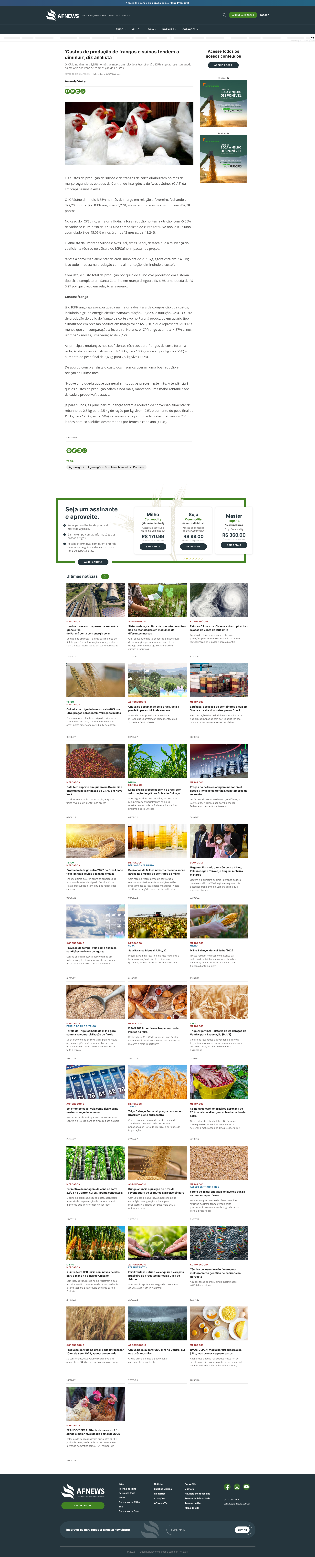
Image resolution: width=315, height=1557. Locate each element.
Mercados (73, 621)
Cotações (159, 1498)
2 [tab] (187, 558)
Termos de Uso (193, 1503)
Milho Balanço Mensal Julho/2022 (211, 950)
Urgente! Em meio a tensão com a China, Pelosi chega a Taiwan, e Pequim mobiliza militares (216, 871)
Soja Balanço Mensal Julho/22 (147, 950)
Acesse (264, 15)
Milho (135, 29)
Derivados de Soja (129, 1511)
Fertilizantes (137, 1267)
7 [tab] (201, 558)
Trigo (120, 29)
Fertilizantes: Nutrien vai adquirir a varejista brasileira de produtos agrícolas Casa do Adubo (156, 1275)
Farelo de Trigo (76, 1026)
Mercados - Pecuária (131, 467)
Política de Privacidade (197, 1498)
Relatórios (160, 1493)
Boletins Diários (163, 1488)
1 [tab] (184, 558)
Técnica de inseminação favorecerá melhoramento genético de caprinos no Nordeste (215, 1273)
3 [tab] (190, 558)
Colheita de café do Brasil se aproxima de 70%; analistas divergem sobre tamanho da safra (217, 1112)
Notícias (168, 29)
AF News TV (160, 1503)
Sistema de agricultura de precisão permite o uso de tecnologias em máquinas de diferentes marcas (157, 630)
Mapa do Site (192, 1507)
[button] (67, 91)
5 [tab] (196, 558)
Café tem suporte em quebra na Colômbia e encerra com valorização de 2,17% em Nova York (94, 790)
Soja (151, 29)
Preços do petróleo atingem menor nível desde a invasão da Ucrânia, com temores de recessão (218, 790)
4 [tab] (193, 558)
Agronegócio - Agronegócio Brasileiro (93, 467)
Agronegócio (137, 621)
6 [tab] (199, 558)
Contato (189, 1488)
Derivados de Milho (141, 865)
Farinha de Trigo (127, 1488)
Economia (196, 862)
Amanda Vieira (75, 81)
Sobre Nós (190, 1484)
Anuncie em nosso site (197, 1493)
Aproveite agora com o (157, 2)
